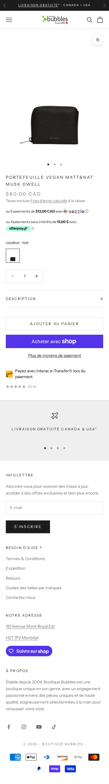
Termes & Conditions (25, 558)
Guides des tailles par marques (34, 587)
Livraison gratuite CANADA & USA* (54, 429)
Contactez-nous (20, 597)
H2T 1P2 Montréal (22, 637)
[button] (54, 211)
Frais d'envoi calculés (49, 200)
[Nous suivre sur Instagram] (24, 727)
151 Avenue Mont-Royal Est (30, 626)
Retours (13, 578)
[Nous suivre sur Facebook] (9, 727)
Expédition (16, 568)
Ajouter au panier (54, 323)
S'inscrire (28, 526)
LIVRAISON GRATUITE (38, 5)
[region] (54, 425)
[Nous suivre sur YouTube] (39, 727)
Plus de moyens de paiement (54, 355)
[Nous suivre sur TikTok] (54, 727)
